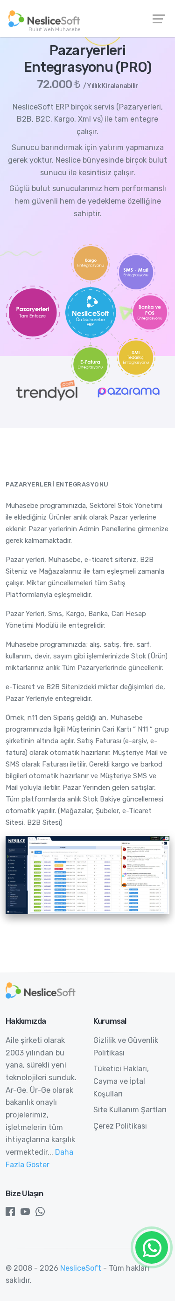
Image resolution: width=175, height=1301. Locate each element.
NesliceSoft (80, 1268)
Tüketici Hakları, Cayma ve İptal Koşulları (121, 1081)
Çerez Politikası (120, 1126)
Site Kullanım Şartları (130, 1109)
